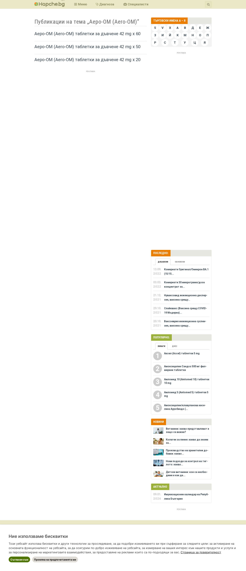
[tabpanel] (181, 297)
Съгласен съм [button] (19, 559)
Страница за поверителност (201, 552)
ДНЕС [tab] (174, 346)
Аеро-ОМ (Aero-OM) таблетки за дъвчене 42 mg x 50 (87, 46)
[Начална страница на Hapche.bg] (49, 6)
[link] (201, 552)
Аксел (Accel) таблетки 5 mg (182, 353)
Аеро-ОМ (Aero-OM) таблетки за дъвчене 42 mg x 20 (87, 59)
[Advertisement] (90, 99)
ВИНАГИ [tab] (161, 346)
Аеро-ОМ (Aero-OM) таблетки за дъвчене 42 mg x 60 (87, 33)
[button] (80, 4)
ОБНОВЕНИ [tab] (180, 262)
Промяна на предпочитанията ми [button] (55, 559)
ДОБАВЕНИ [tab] (163, 262)
